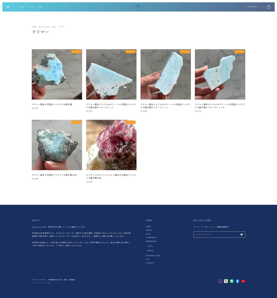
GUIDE (150, 246)
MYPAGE (150, 251)
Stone (54, 27)
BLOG (31, 7)
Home (34, 27)
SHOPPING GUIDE (153, 256)
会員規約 (72, 280)
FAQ (147, 259)
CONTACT (150, 263)
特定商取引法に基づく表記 (58, 280)
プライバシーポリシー (39, 280)
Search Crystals (44, 27)
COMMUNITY (151, 238)
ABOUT (22, 7)
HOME (40, 7)
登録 (241, 234)
